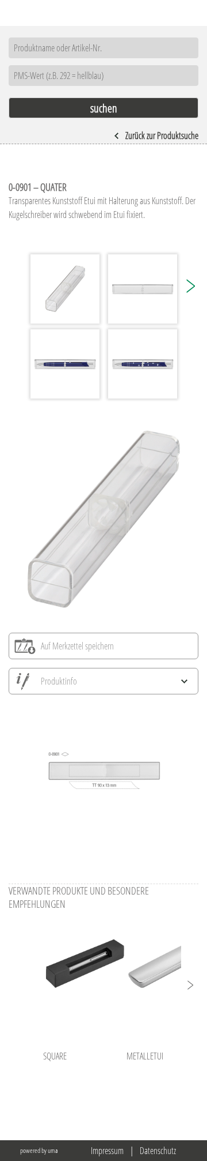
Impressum (107, 1150)
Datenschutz (158, 1150)
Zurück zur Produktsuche (161, 135)
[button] (189, 286)
